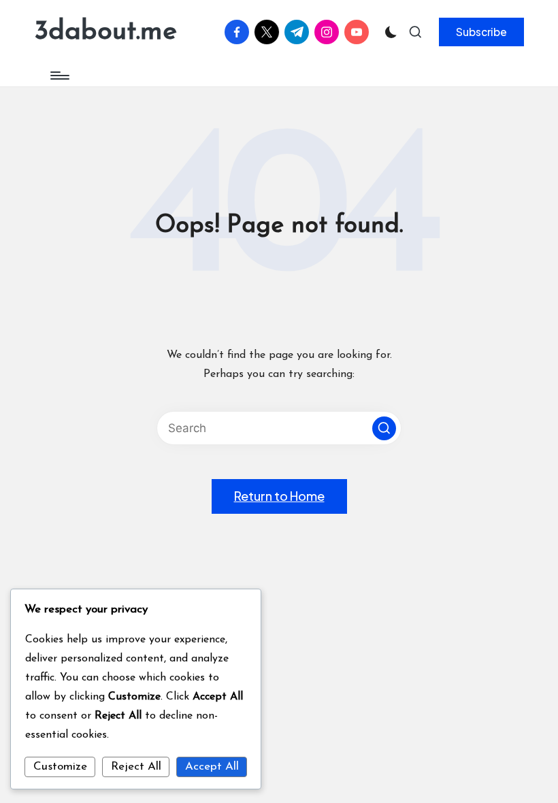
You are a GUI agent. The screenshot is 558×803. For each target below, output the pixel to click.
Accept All (212, 766)
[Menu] (58, 75)
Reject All (136, 766)
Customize (60, 766)
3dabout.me (105, 32)
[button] (481, 32)
